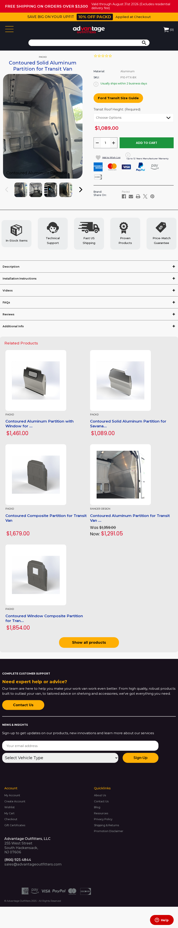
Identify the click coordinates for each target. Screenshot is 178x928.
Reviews (8, 314)
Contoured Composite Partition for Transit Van (46, 518)
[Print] (138, 196)
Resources (101, 813)
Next (83, 193)
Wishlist (9, 807)
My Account (12, 795)
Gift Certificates (14, 825)
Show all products (89, 642)
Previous (9, 193)
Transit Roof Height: (117, 109)
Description (11, 266)
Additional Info (13, 326)
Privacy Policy (103, 819)
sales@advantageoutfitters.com (33, 864)
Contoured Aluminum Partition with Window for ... (39, 423)
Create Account (14, 801)
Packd (9, 414)
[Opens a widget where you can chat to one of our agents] (162, 920)
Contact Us (23, 705)
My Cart (9, 813)
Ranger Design (100, 508)
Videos (8, 290)
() (172, 29)
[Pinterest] (152, 196)
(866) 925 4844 (17, 860)
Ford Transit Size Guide (118, 98)
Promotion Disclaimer (108, 831)
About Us (100, 795)
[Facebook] (124, 196)
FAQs (6, 302)
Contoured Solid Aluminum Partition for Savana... (128, 423)
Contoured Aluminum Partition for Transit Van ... (130, 518)
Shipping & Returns (106, 825)
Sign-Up (141, 758)
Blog (97, 807)
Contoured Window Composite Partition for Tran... (44, 618)
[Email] (131, 196)
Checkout (10, 819)
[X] (145, 196)
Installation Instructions (19, 278)
